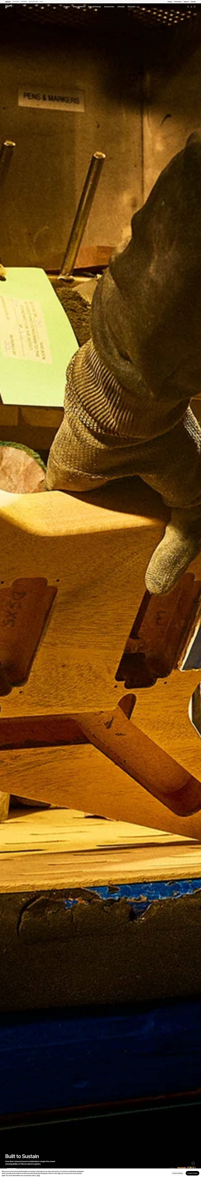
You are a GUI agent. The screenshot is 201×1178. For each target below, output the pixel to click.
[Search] (188, 6)
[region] (100, 1173)
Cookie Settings (177, 1173)
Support (186, 1)
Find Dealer (177, 1)
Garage (170, 1)
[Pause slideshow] (193, 1163)
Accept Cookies (192, 1173)
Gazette (193, 1)
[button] (194, 6)
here (38, 1175)
